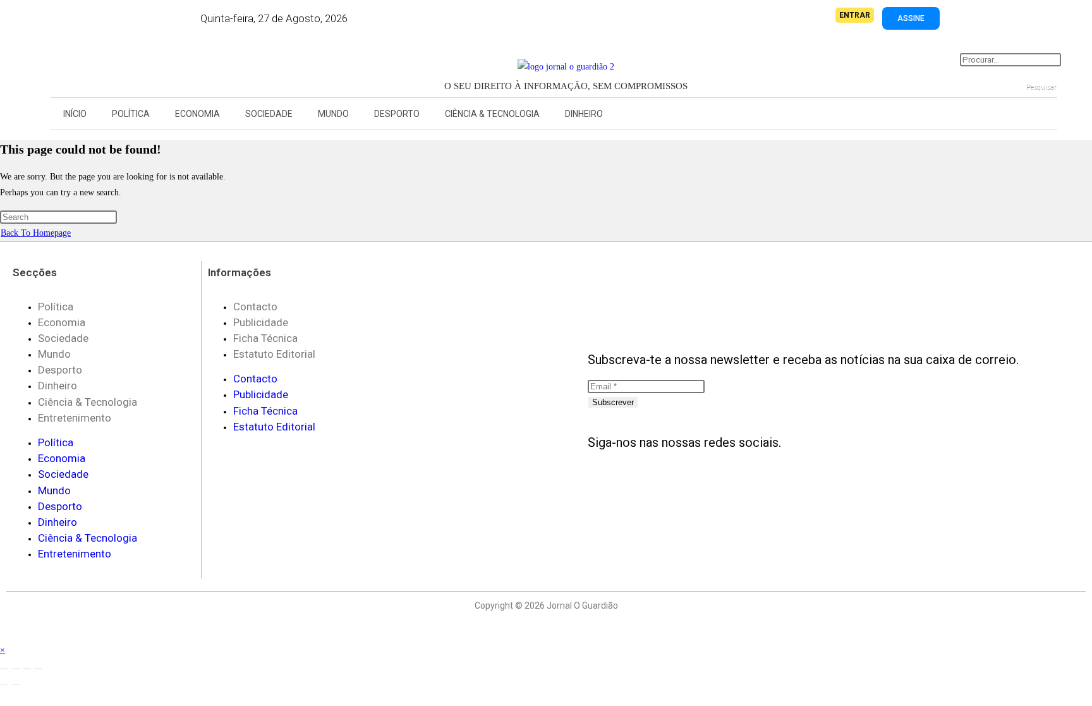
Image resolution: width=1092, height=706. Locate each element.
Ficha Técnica (265, 338)
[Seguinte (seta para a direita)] (15, 684)
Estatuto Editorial (274, 354)
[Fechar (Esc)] (38, 668)
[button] (99, 63)
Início (75, 114)
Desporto (397, 114)
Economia (197, 114)
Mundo (333, 114)
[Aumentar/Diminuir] (4, 668)
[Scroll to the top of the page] (3, 634)
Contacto (255, 306)
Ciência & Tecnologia (492, 114)
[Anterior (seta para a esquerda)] (4, 684)
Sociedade (269, 114)
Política (131, 114)
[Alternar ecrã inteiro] (15, 668)
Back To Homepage (36, 233)
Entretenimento (74, 417)
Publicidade (260, 322)
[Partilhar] (27, 668)
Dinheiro (584, 114)
